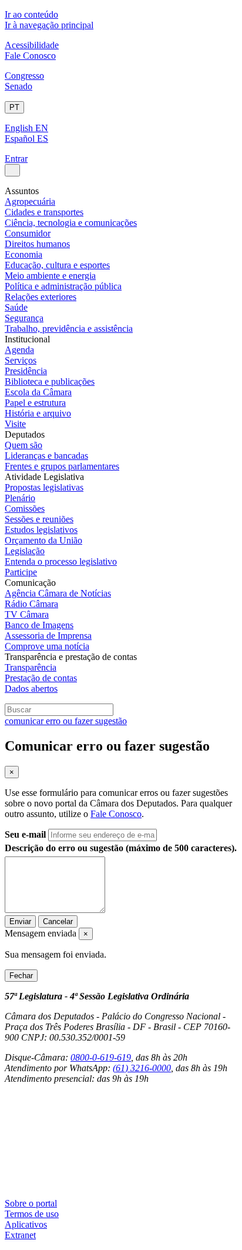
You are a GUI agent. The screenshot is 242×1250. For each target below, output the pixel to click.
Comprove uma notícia (47, 646)
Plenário (20, 498)
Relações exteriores (40, 297)
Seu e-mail (25, 834)
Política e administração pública (63, 286)
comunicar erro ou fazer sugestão (66, 721)
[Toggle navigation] (12, 170)
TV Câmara (27, 614)
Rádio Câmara (31, 604)
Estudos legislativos (41, 530)
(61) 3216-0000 (142, 1068)
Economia (23, 254)
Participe (21, 572)
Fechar (21, 975)
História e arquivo (38, 413)
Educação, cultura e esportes (57, 265)
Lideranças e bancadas (46, 456)
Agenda (19, 350)
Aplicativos (26, 1224)
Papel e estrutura (35, 403)
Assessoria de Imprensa (48, 636)
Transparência (30, 667)
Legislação (25, 551)
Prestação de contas (41, 678)
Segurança (24, 318)
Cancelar (58, 921)
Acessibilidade (32, 45)
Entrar (16, 159)
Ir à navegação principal (49, 25)
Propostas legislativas (44, 487)
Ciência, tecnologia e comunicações (71, 223)
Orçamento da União (43, 540)
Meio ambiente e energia (50, 276)
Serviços (20, 360)
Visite (15, 424)
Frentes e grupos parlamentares (62, 466)
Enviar (20, 921)
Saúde (16, 307)
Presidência (26, 371)
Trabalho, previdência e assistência (69, 329)
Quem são (23, 445)
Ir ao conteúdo (31, 14)
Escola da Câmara (38, 392)
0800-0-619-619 (100, 1057)
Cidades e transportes (44, 212)
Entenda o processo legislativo (61, 561)
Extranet (20, 1235)
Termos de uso (32, 1214)
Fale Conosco (30, 56)
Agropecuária (30, 201)
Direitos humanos (37, 244)
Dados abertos (31, 689)
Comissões (25, 509)
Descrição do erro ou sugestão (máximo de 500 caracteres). (121, 848)
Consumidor (28, 233)
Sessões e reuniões (39, 519)
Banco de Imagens (39, 625)
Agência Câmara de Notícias (58, 593)
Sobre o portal (31, 1203)
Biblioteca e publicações (50, 381)
